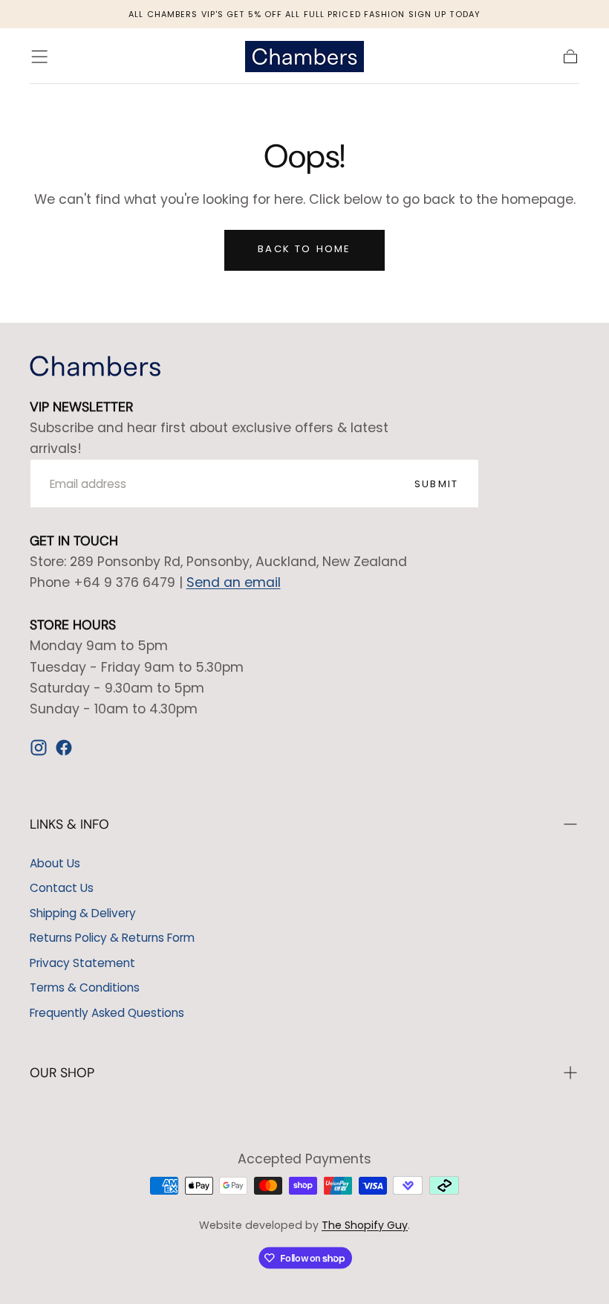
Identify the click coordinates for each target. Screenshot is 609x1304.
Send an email (233, 582)
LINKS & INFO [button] (69, 824)
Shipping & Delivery (83, 913)
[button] (39, 56)
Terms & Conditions (85, 987)
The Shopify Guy (365, 1225)
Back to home (304, 249)
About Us (55, 863)
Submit (436, 484)
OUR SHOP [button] (62, 1072)
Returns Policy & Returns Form (112, 937)
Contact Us (62, 888)
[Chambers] (95, 366)
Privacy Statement (82, 963)
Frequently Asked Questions (107, 1013)
